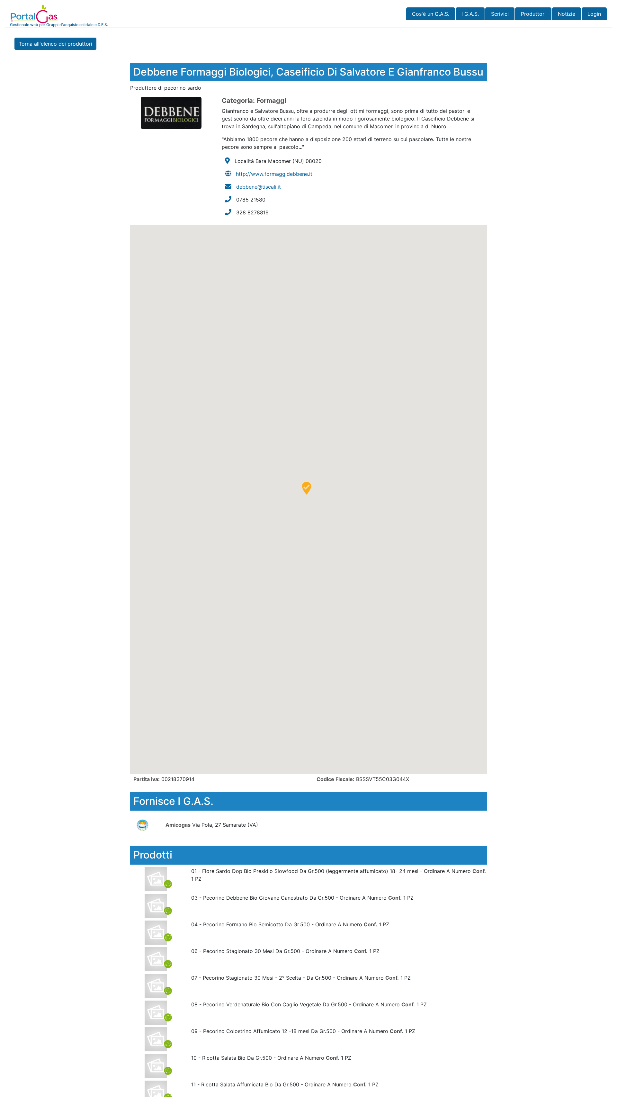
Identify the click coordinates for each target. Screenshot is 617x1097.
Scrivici (500, 14)
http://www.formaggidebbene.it (274, 174)
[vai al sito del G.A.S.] (147, 825)
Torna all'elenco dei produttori (55, 43)
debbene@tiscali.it (258, 187)
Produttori (533, 14)
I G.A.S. (470, 14)
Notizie (566, 14)
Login (594, 14)
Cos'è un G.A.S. (430, 14)
